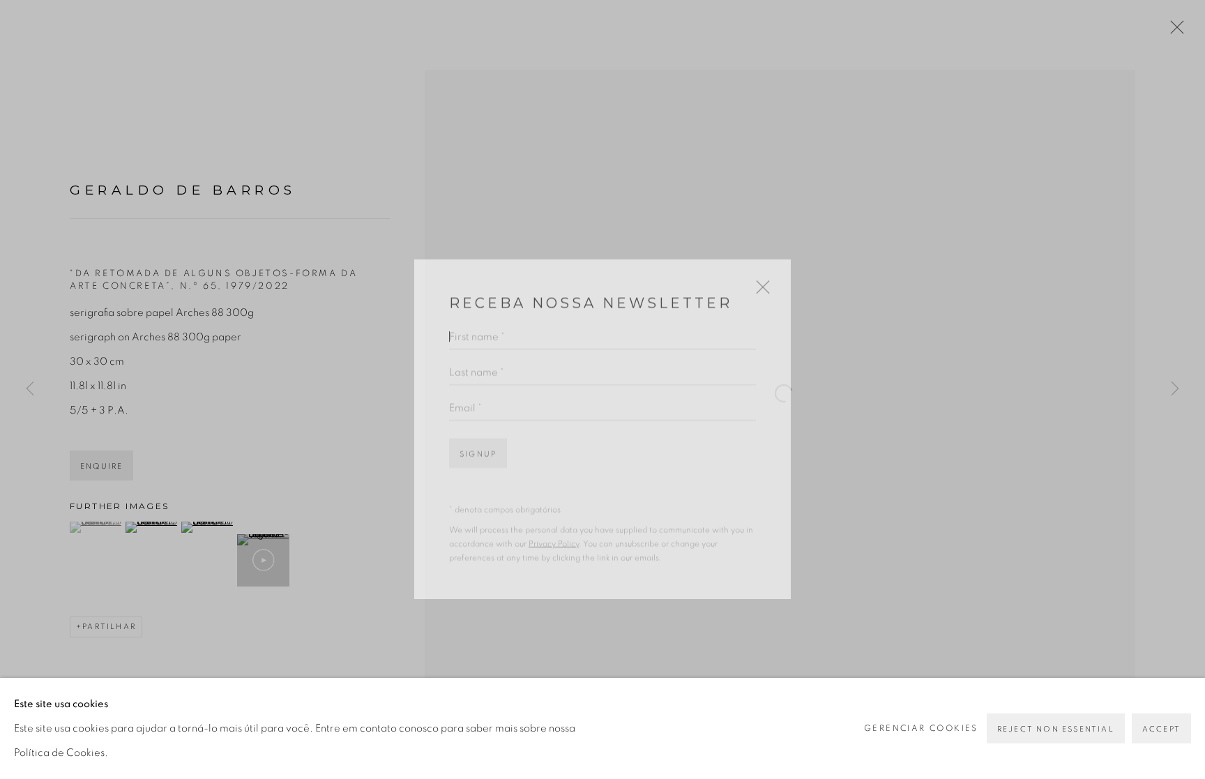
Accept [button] (1161, 729)
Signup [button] (478, 428)
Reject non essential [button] (1055, 729)
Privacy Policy (554, 518)
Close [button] (759, 267)
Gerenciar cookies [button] (921, 728)
